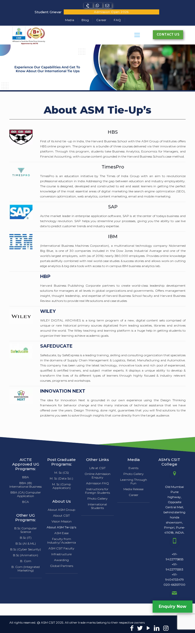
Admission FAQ (97, 483)
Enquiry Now (172, 606)
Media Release (133, 489)
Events (133, 468)
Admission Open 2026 (111, 12)
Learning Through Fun (133, 481)
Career (101, 20)
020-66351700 (174, 584)
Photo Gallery (97, 498)
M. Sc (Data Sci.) (61, 478)
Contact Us (168, 35)
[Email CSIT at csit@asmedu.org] (107, 5)
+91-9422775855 (174, 556)
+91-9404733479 (174, 577)
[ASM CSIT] (28, 35)
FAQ (117, 20)
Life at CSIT (97, 468)
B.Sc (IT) (25, 537)
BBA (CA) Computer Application (25, 494)
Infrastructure (61, 554)
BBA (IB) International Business (25, 484)
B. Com (25, 561)
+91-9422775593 (174, 566)
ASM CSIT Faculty (61, 548)
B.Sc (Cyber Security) (25, 549)
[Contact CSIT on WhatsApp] (98, 5)
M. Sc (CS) (61, 472)
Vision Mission (62, 521)
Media (69, 20)
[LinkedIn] (157, 628)
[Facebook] (132, 628)
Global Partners (61, 566)
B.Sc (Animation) (25, 555)
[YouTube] (148, 628)
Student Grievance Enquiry (50, 12)
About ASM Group (61, 510)
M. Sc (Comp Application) (61, 486)
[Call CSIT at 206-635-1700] (88, 5)
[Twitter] (140, 628)
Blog (85, 20)
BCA (25, 502)
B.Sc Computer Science (25, 530)
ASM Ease (61, 533)
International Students (97, 506)
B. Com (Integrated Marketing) (25, 568)
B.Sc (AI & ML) (25, 543)
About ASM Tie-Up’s (61, 527)
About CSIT (61, 515)
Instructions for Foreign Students (97, 491)
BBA (25, 477)
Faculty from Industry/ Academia (61, 540)
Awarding (61, 560)
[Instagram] (166, 628)
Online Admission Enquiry (97, 475)
